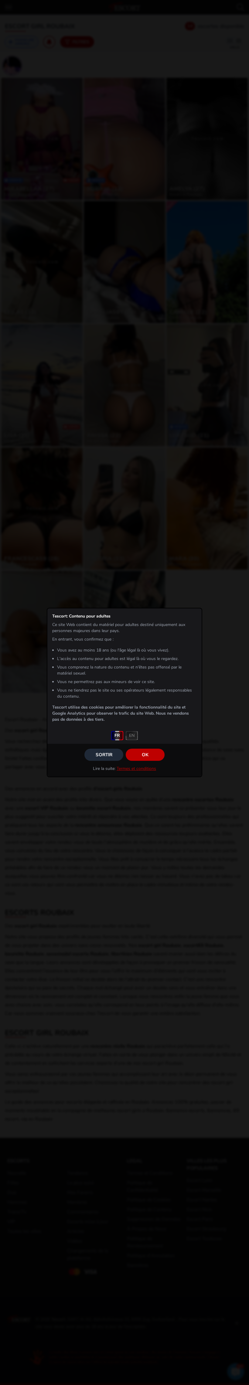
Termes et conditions (136, 768)
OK (145, 755)
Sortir (104, 755)
